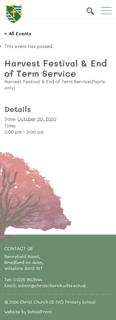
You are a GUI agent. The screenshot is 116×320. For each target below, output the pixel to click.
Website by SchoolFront (28, 311)
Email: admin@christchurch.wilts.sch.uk (45, 285)
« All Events (17, 33)
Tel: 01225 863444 (23, 279)
